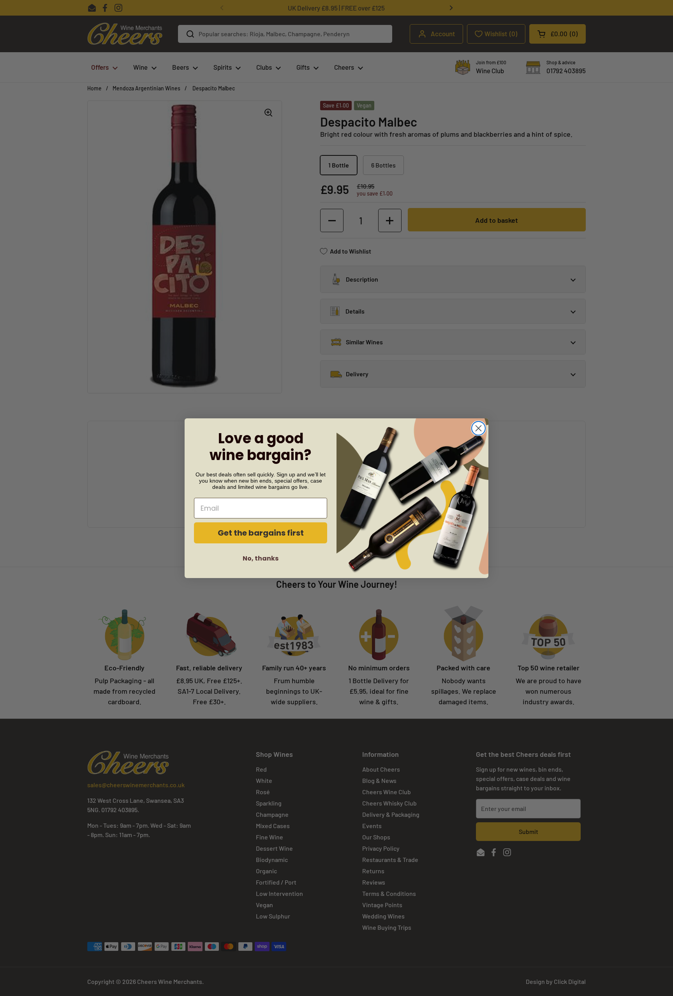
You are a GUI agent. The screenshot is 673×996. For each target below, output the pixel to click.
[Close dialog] (478, 428)
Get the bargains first (261, 532)
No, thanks (260, 558)
